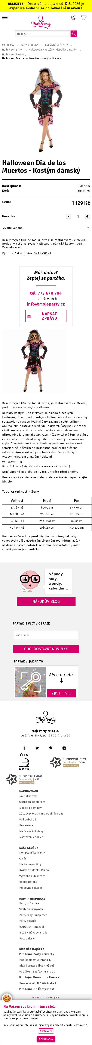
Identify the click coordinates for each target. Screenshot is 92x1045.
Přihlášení (74, 17)
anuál (40, 926)
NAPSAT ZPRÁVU (49, 316)
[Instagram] (64, 748)
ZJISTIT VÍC (61, 693)
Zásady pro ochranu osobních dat (41, 813)
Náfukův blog (46, 601)
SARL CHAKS (42, 253)
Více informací (11, 247)
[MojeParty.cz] (46, 718)
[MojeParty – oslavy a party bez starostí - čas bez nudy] (41, 22)
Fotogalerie (27, 938)
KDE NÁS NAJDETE (31, 949)
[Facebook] (24, 748)
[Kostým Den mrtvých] (34, 393)
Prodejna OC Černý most (36, 989)
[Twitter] (37, 748)
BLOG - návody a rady (33, 932)
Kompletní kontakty (32, 852)
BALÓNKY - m (28, 926)
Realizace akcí (28, 881)
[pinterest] (50, 748)
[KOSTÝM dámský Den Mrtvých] (46, 109)
